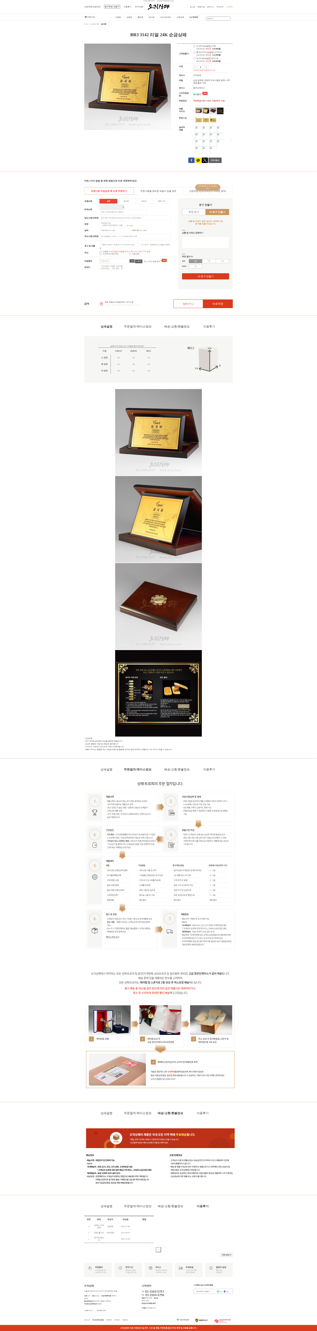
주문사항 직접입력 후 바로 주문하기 (109, 191)
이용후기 (128, 7)
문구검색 (129, 226)
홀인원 (140, 17)
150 (208, 261)
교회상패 (180, 17)
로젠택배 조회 (101, 1310)
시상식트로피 (165, 17)
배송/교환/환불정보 (177, 326)
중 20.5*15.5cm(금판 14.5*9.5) (209, 53)
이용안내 (125, 1320)
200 (195, 261)
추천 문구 (194, 212)
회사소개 (87, 1320)
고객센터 (117, 1320)
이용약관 (109, 1320)
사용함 (106, 251)
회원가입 (201, 7)
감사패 (151, 17)
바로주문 (217, 303)
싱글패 (129, 17)
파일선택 (104, 261)
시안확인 (229, 7)
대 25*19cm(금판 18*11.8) (208, 59)
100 (222, 261)
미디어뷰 (139, 7)
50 (196, 266)
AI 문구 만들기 (206, 276)
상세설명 (106, 326)
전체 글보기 (226, 1255)
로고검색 (144, 245)
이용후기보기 (88, 1310)
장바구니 (210, 7)
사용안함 (135, 254)
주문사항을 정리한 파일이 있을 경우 (158, 191)
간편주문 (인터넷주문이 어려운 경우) (207, 189)
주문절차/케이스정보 (138, 326)
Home (86, 24)
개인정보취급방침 (98, 1320)
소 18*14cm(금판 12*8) (208, 47)
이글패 (118, 17)
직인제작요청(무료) (111, 254)
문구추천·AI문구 (112, 7)
